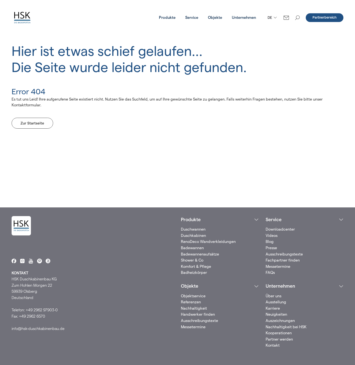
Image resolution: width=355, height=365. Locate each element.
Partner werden (279, 339)
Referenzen (191, 302)
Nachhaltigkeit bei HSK (286, 327)
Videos (271, 236)
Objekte (215, 17)
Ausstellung (276, 302)
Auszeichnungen (280, 321)
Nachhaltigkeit (194, 308)
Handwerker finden (198, 314)
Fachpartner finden (283, 260)
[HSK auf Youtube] (30, 261)
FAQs (270, 272)
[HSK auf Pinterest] (39, 261)
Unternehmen (244, 17)
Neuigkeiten (276, 314)
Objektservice (193, 296)
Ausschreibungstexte (284, 254)
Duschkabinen (193, 236)
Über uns (273, 296)
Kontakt (273, 345)
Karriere (273, 308)
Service (191, 17)
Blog (270, 242)
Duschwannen (193, 229)
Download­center (280, 229)
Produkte (167, 17)
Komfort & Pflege (196, 266)
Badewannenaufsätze (200, 254)
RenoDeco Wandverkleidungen (208, 242)
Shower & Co (192, 260)
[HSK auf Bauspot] (48, 261)
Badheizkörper (194, 272)
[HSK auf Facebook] (14, 261)
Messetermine (278, 266)
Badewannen (192, 248)
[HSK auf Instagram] (22, 261)
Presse (271, 248)
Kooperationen (279, 333)
